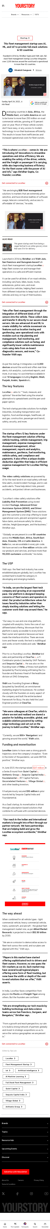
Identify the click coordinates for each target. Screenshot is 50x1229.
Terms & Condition (8, 1184)
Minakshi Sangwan (23, 70)
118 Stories (39, 70)
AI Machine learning (15, 1077)
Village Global (12, 1101)
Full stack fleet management (18, 1083)
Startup (23, 38)
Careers (21, 1180)
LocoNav (9, 1058)
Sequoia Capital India (15, 1095)
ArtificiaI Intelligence (27, 1071)
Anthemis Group (13, 1107)
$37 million (38, 767)
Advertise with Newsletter (15, 1172)
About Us (5, 1180)
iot (7, 1071)
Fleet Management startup (17, 1064)
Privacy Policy (39, 1180)
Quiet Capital (12, 1089)
